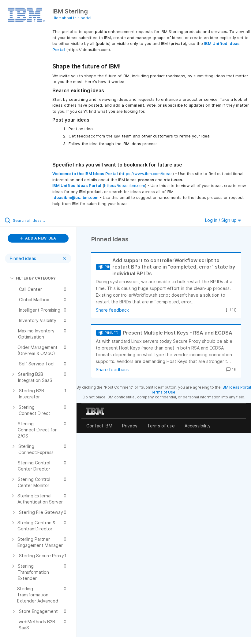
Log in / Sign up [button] (221, 220)
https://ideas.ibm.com (124, 185)
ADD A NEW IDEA (40, 238)
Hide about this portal (71, 18)
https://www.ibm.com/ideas (146, 173)
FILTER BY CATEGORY (36, 278)
